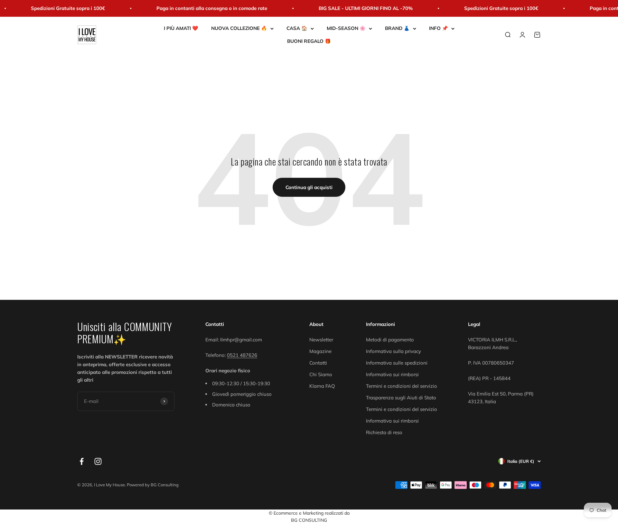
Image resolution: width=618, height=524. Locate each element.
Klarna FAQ (322, 386)
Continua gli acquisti (309, 187)
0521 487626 (242, 355)
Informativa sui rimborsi (392, 374)
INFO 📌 (438, 28)
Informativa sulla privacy (393, 351)
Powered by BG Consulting (153, 484)
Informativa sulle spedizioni (396, 363)
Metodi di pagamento (390, 340)
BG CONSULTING (309, 520)
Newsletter (321, 340)
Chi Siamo (320, 374)
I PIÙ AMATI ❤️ (181, 28)
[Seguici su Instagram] (98, 461)
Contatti (318, 363)
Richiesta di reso (384, 432)
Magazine (320, 351)
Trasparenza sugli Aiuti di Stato (401, 398)
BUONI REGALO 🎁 (309, 41)
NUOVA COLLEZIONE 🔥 (239, 28)
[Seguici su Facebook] (81, 461)
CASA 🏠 (296, 28)
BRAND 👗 (397, 28)
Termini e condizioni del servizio (401, 386)
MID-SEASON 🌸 (346, 28)
